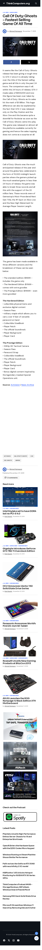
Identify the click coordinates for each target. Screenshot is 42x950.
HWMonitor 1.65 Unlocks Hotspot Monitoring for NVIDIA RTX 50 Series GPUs (19, 875)
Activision (15, 385)
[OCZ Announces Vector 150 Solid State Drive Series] (20, 572)
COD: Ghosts (8, 460)
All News (6, 12)
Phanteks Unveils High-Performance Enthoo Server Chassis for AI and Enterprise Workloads (19, 836)
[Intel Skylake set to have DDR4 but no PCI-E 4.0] (20, 497)
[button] (4, 3)
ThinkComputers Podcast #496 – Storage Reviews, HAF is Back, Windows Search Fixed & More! (17, 887)
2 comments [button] (12, 478)
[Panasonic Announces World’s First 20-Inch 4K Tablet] (20, 609)
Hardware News (14, 508)
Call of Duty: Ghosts (20, 456)
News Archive (27, 385)
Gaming (17, 460)
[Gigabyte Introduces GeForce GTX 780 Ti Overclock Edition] (20, 534)
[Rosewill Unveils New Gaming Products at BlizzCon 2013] (20, 646)
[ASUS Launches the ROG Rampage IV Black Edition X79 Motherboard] (20, 684)
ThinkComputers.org (18, 3)
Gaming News (13, 12)
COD (32, 456)
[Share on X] (29, 62)
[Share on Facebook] (11, 62)
